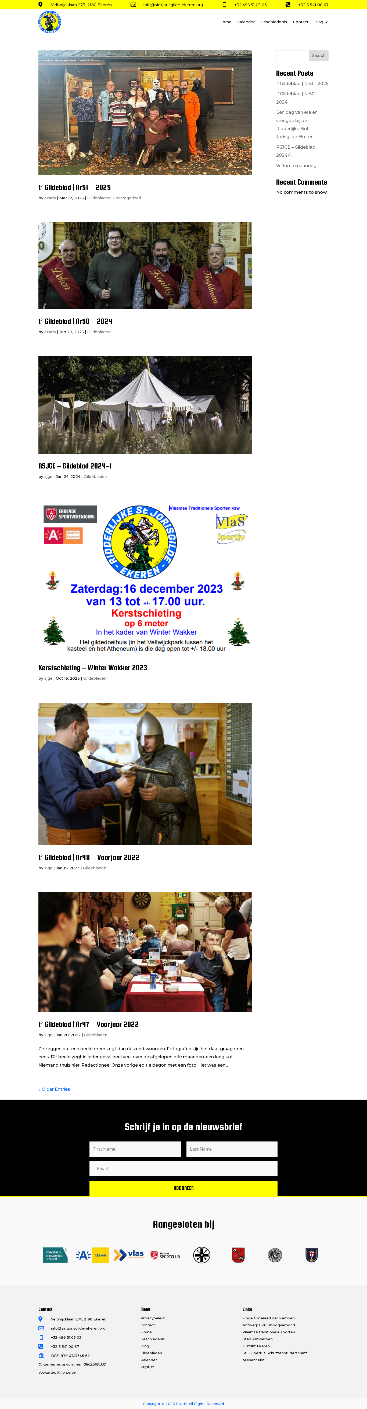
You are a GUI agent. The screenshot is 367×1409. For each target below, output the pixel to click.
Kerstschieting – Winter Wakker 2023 (92, 667)
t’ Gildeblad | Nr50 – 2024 (75, 321)
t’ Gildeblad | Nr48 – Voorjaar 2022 (88, 857)
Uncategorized (127, 198)
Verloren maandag (296, 165)
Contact (300, 22)
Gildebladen (99, 198)
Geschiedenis (274, 22)
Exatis (181, 1403)
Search (319, 55)
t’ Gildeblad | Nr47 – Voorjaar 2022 (88, 1024)
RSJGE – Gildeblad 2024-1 (75, 466)
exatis (50, 198)
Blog (318, 22)
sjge (48, 476)
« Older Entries (54, 1089)
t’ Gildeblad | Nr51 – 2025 (74, 187)
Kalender (246, 22)
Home (225, 22)
